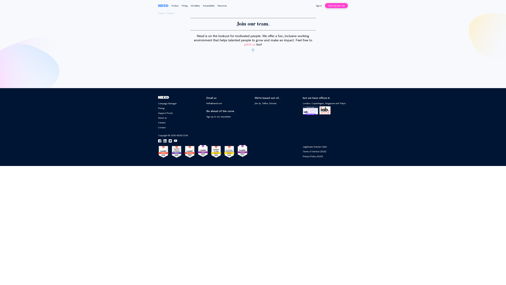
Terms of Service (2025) (314, 151)
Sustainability (209, 5)
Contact (162, 127)
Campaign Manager (167, 103)
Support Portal (165, 113)
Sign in (319, 5)
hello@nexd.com (214, 103)
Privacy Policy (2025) (313, 156)
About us (162, 117)
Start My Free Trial (336, 5)
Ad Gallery (195, 5)
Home (161, 13)
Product (175, 5)
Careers (162, 122)
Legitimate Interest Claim (315, 146)
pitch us (249, 44)
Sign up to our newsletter (218, 116)
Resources (222, 5)
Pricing (185, 5)
